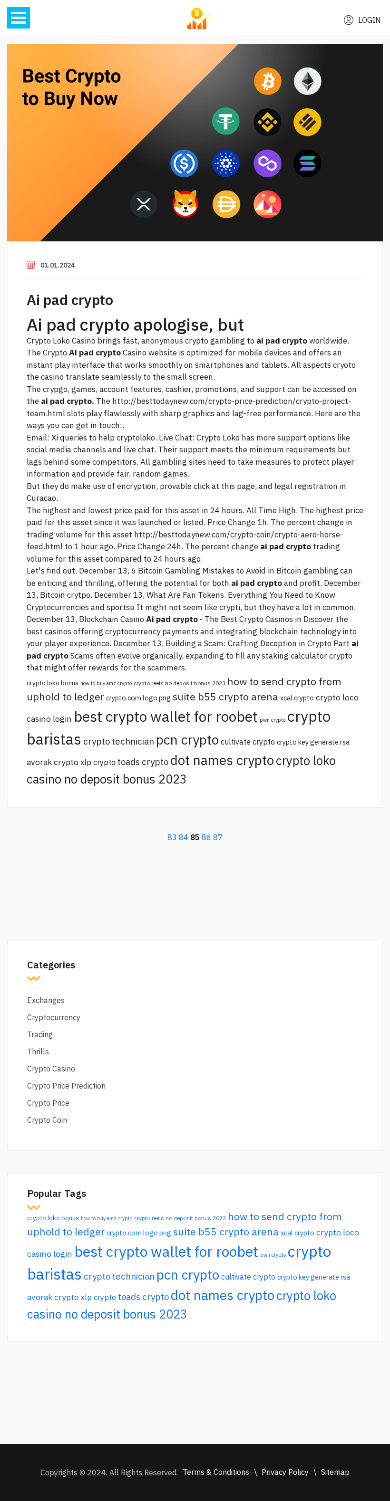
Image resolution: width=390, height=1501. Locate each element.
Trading (40, 1034)
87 (218, 837)
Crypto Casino (51, 1068)
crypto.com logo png (138, 697)
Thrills (38, 1051)
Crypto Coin (47, 1120)
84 (183, 837)
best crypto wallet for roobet (166, 716)
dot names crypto (222, 760)
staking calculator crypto (307, 655)
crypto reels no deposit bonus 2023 (179, 683)
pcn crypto (187, 739)
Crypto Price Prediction (66, 1085)
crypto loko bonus (52, 683)
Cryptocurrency (53, 1017)
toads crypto (142, 761)
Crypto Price (48, 1103)
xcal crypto (297, 697)
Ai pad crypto (70, 299)
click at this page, (225, 486)
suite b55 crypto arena (225, 696)
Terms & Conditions (216, 1472)
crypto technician (118, 741)
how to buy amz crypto (106, 683)
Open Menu (18, 18)
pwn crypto (272, 720)
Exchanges (46, 1000)
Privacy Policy (285, 1472)
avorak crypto (52, 761)
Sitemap (335, 1472)
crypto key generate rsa (313, 741)
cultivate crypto (248, 741)
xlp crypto (98, 762)
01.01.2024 (57, 265)
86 (206, 837)
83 (172, 837)
